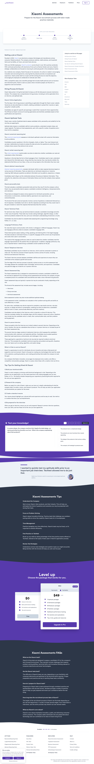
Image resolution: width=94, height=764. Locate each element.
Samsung (67, 104)
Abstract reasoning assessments (13, 169)
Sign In (86, 2)
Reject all (19, 758)
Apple (66, 92)
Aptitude (54, 2)
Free (27, 616)
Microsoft (67, 99)
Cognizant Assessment (53, 741)
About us (72, 741)
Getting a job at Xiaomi (70, 56)
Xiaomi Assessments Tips (71, 68)
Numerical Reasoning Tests (11, 738)
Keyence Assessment (53, 744)
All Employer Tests (52, 752)
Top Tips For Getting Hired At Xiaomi (74, 63)
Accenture (67, 97)
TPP (66, 84)
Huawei (66, 89)
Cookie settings (74, 749)
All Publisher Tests (30, 752)
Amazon (67, 82)
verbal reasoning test (13, 153)
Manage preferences (13, 761)
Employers (62, 2)
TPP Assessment (52, 747)
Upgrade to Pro (60, 625)
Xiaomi (16, 58)
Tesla (66, 101)
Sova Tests (28, 738)
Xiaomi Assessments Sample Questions (74, 66)
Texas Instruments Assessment (55, 738)
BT (65, 94)
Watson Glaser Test (31, 747)
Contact (72, 738)
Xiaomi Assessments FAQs (71, 71)
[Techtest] (9, 3)
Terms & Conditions (74, 747)
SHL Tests (28, 741)
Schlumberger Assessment (54, 749)
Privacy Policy (73, 744)
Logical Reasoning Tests (10, 741)
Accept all (7, 758)
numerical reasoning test (14, 137)
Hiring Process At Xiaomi (71, 59)
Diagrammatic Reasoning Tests (12, 744)
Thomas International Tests (32, 749)
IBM (66, 87)
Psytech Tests (29, 744)
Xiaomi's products (27, 65)
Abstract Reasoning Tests (11, 747)
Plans (78, 2)
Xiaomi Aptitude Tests (70, 61)
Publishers (71, 2)
